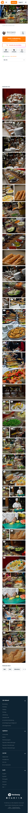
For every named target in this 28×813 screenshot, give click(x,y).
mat (5, 752)
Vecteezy (4, 789)
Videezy (4, 792)
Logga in (21, 2)
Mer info (5, 59)
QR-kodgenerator (6, 808)
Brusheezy (5, 786)
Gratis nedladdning (14, 39)
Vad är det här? (13, 56)
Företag (4, 794)
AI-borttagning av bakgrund (9, 805)
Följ (23, 33)
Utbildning (5, 797)
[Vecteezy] (2, 2)
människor (17, 752)
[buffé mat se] (13, 95)
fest (10, 752)
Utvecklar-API (5, 800)
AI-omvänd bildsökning (8, 803)
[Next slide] (22, 752)
